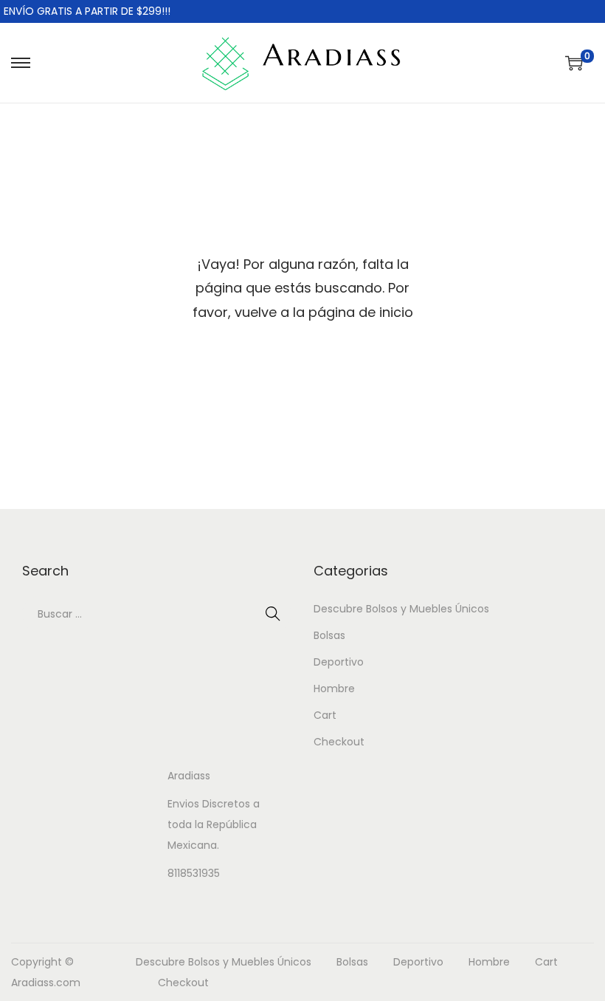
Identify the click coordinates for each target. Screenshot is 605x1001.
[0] (574, 63)
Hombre (334, 688)
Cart (325, 715)
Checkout (339, 741)
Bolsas (329, 635)
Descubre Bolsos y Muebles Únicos (401, 608)
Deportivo (339, 662)
